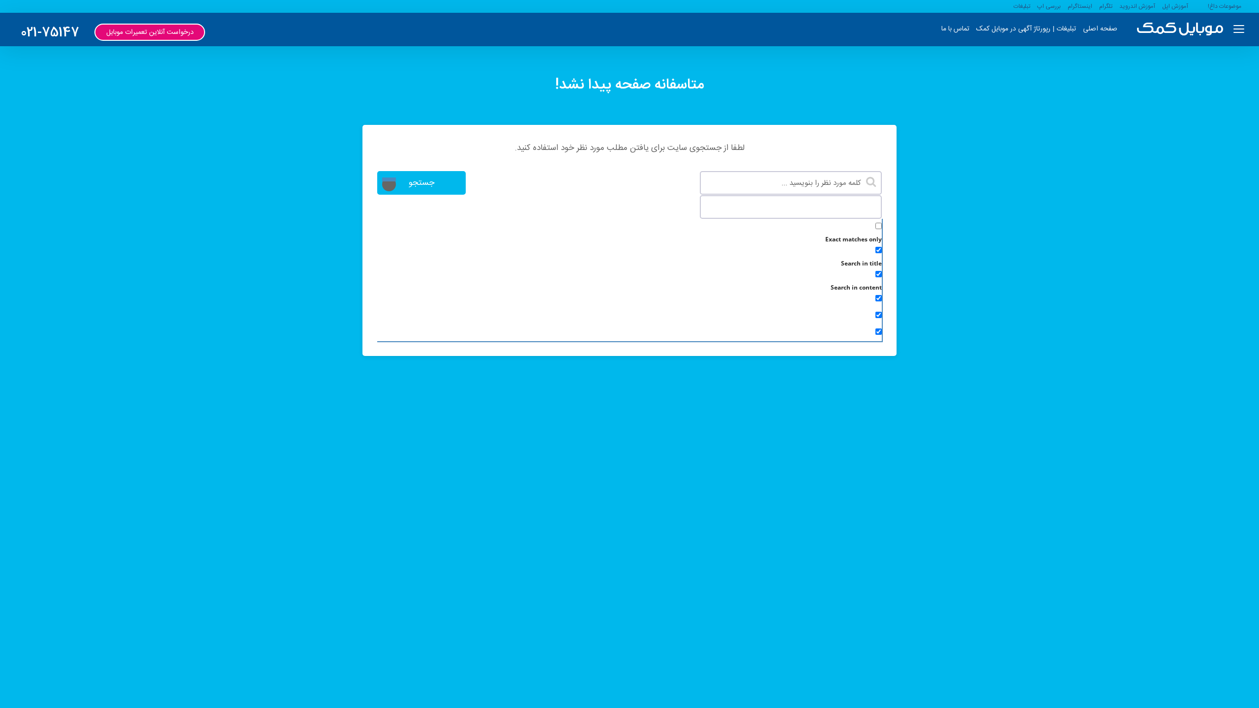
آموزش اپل (1175, 6)
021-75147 (50, 33)
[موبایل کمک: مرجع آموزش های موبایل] (1180, 29)
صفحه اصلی (1100, 29)
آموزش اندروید (1137, 6)
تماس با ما (955, 29)
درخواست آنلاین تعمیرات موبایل (150, 32)
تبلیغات (1022, 6)
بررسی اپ (1049, 6)
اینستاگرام (1080, 6)
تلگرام (1105, 6)
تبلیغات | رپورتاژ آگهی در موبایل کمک (1026, 29)
